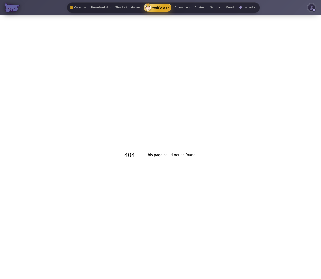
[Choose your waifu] (311, 7)
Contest (200, 7)
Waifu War (157, 6)
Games (136, 7)
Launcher (250, 7)
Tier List (121, 7)
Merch (230, 7)
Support (215, 7)
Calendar (80, 7)
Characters (182, 7)
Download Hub (101, 7)
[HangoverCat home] (12, 8)
